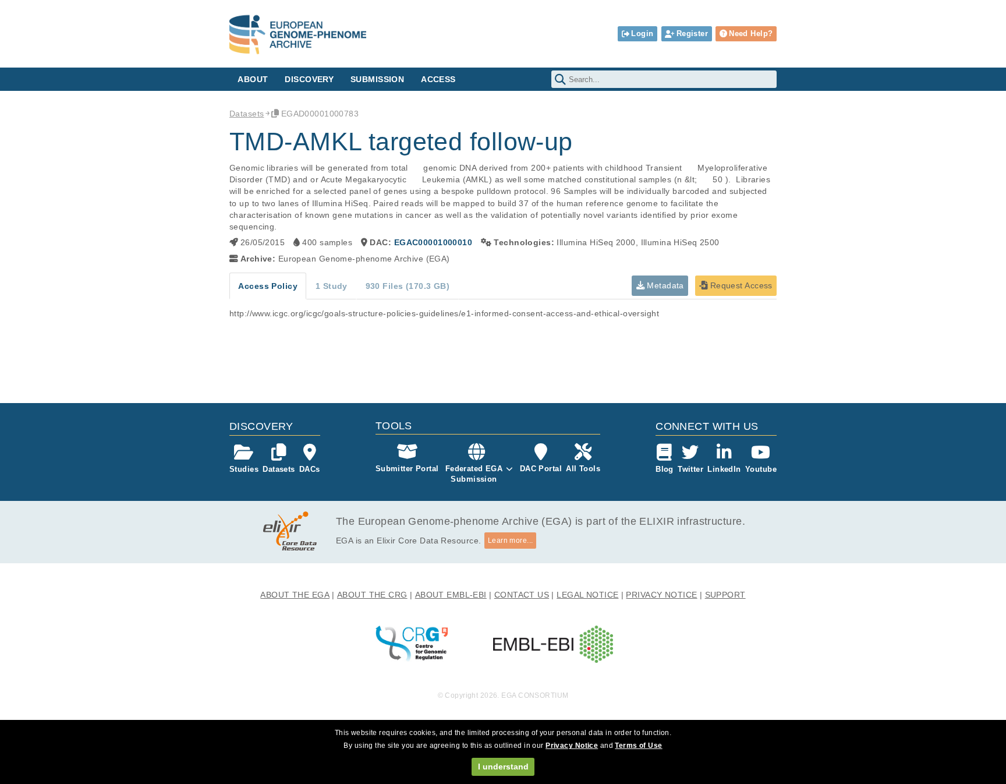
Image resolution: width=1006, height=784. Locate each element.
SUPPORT (725, 594)
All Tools (583, 468)
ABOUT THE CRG (372, 594)
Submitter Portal (407, 468)
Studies (243, 469)
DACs (309, 469)
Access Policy (267, 286)
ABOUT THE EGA (295, 594)
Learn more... (510, 540)
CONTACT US (521, 594)
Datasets (246, 113)
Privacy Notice (571, 745)
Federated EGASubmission (474, 473)
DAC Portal (541, 468)
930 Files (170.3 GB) (408, 286)
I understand (503, 766)
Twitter (690, 469)
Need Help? (751, 33)
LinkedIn (724, 469)
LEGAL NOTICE (587, 594)
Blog (665, 469)
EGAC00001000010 (433, 242)
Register (692, 33)
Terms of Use (638, 745)
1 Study (332, 286)
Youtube (761, 469)
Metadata (664, 285)
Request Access (739, 285)
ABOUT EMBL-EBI (451, 594)
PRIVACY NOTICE (661, 594)
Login (642, 33)
